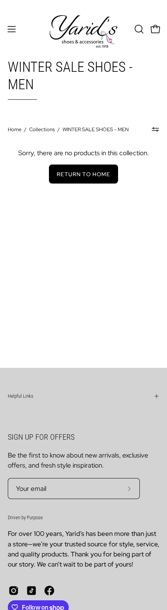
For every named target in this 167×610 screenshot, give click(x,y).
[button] (138, 29)
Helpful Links (20, 396)
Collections (42, 129)
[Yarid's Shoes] (83, 29)
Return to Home (83, 174)
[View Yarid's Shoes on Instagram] (13, 590)
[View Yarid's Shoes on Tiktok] (31, 590)
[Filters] (155, 129)
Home (14, 129)
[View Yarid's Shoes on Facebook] (49, 590)
